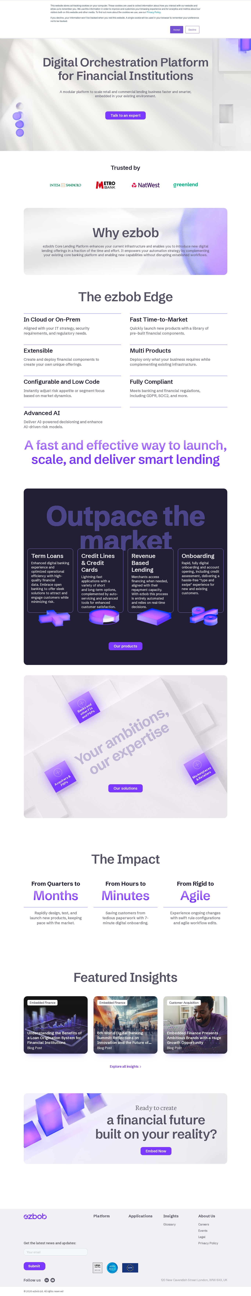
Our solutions (126, 788)
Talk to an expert (125, 115)
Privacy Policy (153, 12)
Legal (201, 1237)
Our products (125, 646)
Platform (102, 1216)
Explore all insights (124, 1066)
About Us (206, 1216)
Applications (140, 1216)
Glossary (169, 1224)
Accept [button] (176, 29)
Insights (171, 1216)
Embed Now (156, 1151)
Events (202, 1230)
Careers (203, 1224)
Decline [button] (192, 29)
